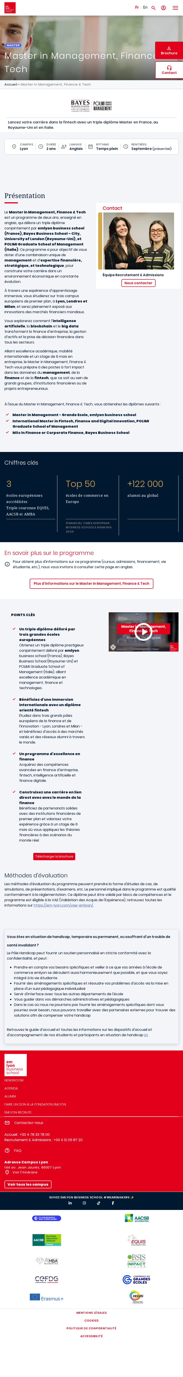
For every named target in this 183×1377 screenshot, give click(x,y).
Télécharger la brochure (54, 856)
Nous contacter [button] (138, 283)
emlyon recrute (17, 1112)
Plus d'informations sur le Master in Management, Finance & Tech (91, 583)
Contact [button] (169, 72)
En (145, 7)
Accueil (10, 84)
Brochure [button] (169, 53)
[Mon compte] (163, 8)
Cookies (91, 1320)
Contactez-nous (28, 1122)
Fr (137, 7)
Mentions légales (91, 1313)
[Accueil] (10, 8)
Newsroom (13, 1080)
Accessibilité (91, 1336)
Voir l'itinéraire (25, 1172)
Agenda (11, 1088)
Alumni (10, 1096)
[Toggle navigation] (175, 8)
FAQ (17, 1150)
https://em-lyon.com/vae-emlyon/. (64, 905)
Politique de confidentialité (91, 1328)
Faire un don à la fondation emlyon (35, 1104)
